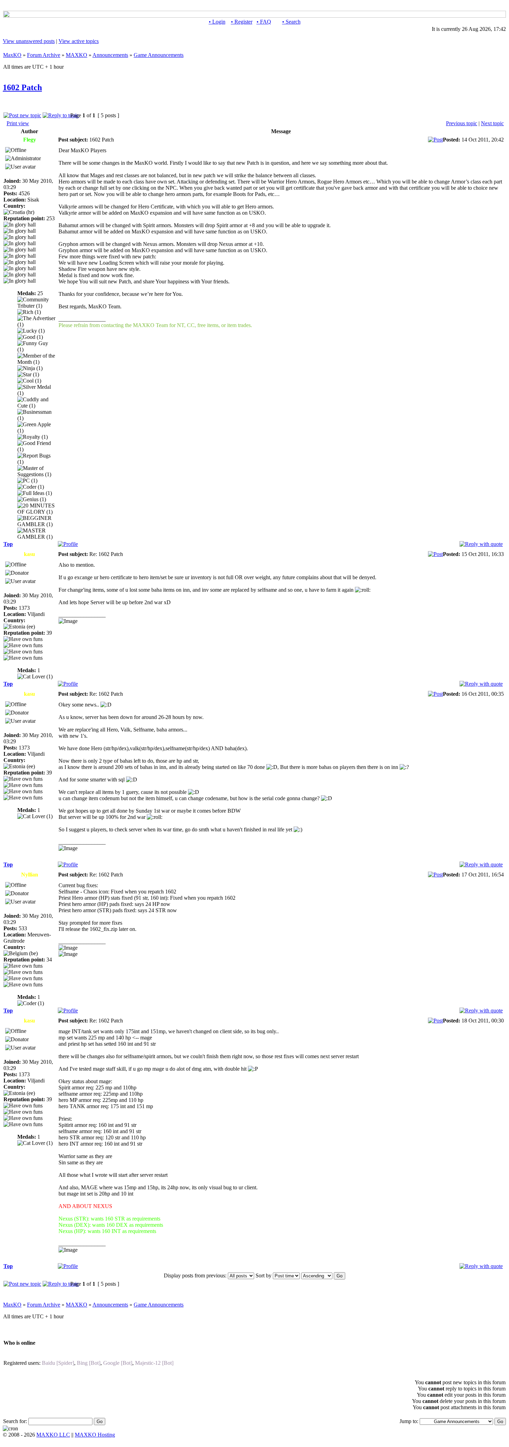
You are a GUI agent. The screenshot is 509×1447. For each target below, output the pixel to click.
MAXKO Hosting (95, 1435)
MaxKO (12, 55)
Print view (18, 123)
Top (8, 544)
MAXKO (76, 55)
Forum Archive (43, 55)
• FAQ (264, 22)
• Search (291, 22)
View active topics (79, 41)
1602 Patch (22, 87)
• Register (241, 22)
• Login (217, 22)
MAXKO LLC (53, 1435)
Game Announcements (159, 55)
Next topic (492, 123)
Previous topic (461, 123)
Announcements (110, 55)
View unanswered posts (29, 41)
